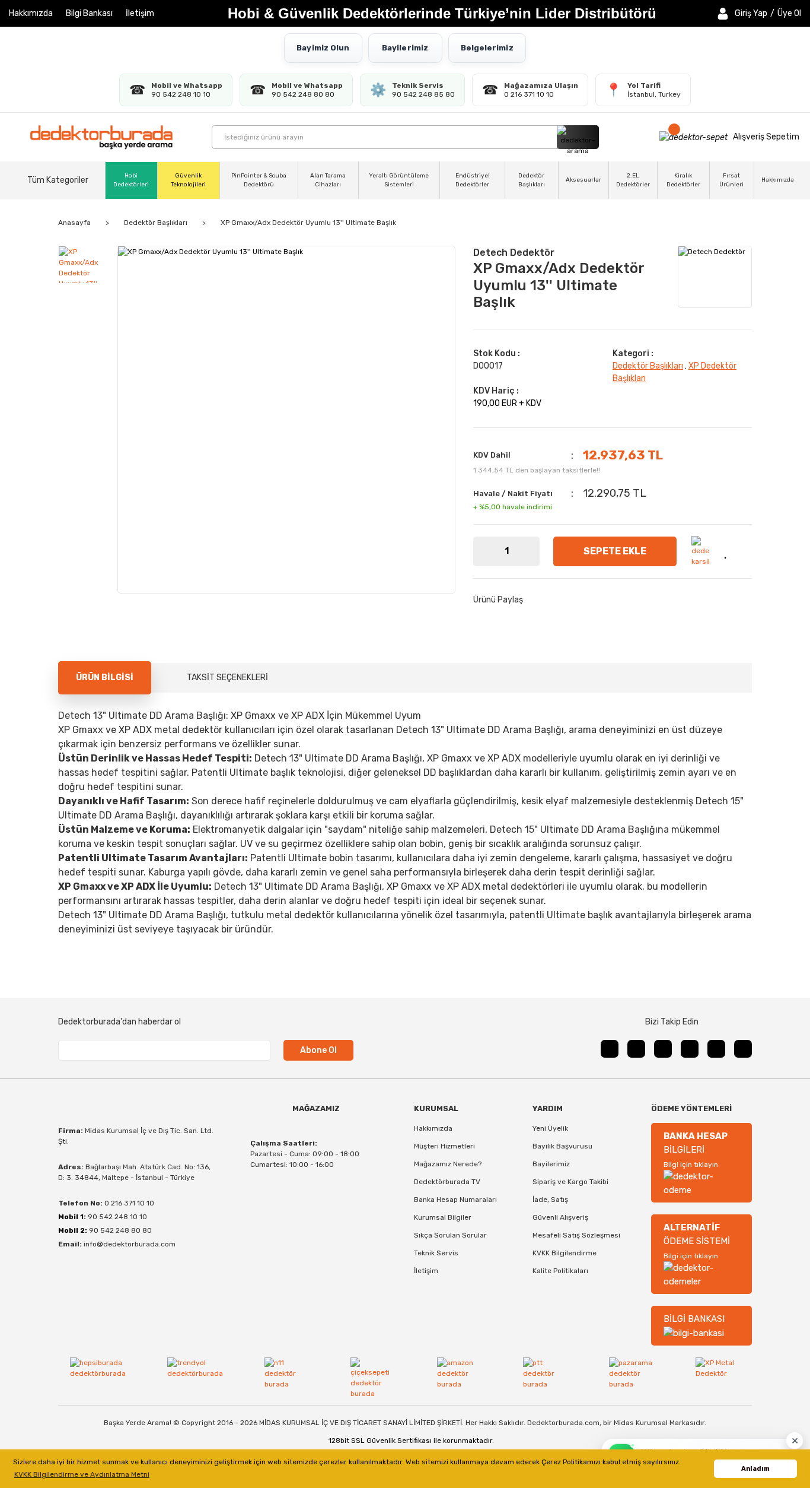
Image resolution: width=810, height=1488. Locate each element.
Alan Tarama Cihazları (328, 180)
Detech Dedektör (513, 252)
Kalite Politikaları (560, 1271)
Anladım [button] (755, 1469)
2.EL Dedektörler (633, 180)
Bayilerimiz (405, 47)
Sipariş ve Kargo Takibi (570, 1182)
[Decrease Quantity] (482, 551)
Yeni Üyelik (550, 1128)
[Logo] (101, 137)
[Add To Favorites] (727, 551)
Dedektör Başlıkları (531, 180)
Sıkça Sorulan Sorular (450, 1235)
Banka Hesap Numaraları (455, 1199)
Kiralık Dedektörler (683, 180)
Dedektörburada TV (447, 1182)
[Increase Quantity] (531, 551)
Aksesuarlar (583, 179)
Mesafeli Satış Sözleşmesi (576, 1235)
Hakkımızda (31, 13)
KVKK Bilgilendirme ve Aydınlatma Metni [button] (81, 1474)
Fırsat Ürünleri (731, 180)
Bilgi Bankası (89, 13)
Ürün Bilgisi (104, 677)
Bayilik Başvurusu (562, 1146)
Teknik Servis (436, 1253)
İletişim (140, 13)
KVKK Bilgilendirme (564, 1253)
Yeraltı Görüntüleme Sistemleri (399, 180)
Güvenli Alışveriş (560, 1217)
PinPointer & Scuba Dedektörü (258, 180)
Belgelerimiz (487, 47)
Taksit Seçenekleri (227, 677)
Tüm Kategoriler (57, 180)
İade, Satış (550, 1199)
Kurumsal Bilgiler (442, 1217)
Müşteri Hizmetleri (444, 1146)
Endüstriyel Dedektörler (472, 180)
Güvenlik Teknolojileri (188, 180)
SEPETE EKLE (614, 551)
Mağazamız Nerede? (447, 1164)
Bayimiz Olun (322, 47)
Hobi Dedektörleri (131, 180)
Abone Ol (318, 1050)
